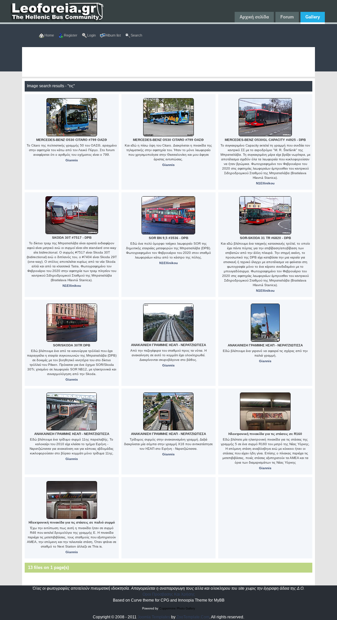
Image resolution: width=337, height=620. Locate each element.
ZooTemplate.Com (192, 617)
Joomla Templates (154, 617)
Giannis (71, 160)
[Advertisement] (168, 62)
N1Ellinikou (265, 183)
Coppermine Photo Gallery (177, 608)
